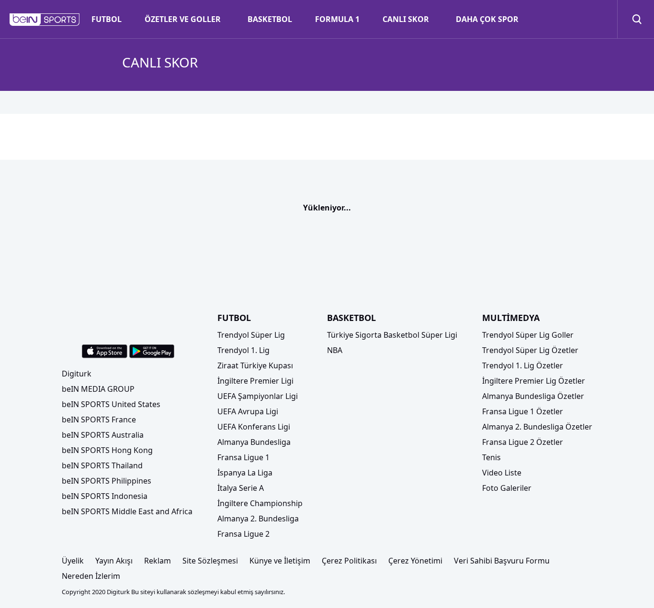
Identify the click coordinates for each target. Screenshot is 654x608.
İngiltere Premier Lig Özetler (533, 381)
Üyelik (73, 560)
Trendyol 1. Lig (243, 350)
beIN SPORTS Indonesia (104, 496)
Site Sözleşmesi (210, 560)
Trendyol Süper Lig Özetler (530, 350)
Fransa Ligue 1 (243, 457)
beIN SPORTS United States (111, 404)
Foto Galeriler (506, 488)
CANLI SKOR (406, 19)
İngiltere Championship (260, 503)
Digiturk (76, 373)
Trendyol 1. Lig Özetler (522, 365)
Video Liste (501, 472)
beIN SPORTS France (99, 419)
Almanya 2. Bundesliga (258, 518)
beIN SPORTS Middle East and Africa (127, 511)
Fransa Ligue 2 (243, 534)
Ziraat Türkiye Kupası (255, 365)
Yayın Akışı (114, 560)
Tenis (491, 457)
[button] (45, 19)
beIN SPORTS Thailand (102, 465)
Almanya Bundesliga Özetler (533, 396)
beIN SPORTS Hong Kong (107, 450)
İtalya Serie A (240, 488)
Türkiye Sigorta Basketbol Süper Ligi (392, 335)
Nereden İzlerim (91, 576)
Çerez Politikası (349, 560)
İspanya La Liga (244, 472)
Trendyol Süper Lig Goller (528, 335)
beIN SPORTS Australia (103, 435)
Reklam (157, 560)
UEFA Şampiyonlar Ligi (257, 396)
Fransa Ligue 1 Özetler (522, 411)
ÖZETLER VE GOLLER (183, 19)
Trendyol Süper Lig (251, 335)
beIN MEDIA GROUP (98, 389)
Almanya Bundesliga (254, 442)
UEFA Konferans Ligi (253, 426)
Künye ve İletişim (279, 560)
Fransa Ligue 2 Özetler (522, 442)
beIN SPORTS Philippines (106, 480)
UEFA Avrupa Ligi (247, 411)
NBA (334, 350)
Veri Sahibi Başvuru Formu (502, 560)
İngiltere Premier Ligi (255, 381)
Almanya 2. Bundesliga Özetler (537, 426)
